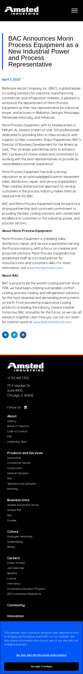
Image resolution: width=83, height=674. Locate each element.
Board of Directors (18, 426)
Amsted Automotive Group (23, 504)
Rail (9, 478)
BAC (9, 515)
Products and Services (25, 453)
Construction (15, 468)
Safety (11, 546)
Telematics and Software (21, 483)
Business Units (18, 500)
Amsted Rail (14, 510)
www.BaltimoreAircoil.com (52, 322)
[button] (5, 334)
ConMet (11, 520)
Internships (13, 583)
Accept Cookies (41, 666)
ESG (9, 436)
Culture (13, 531)
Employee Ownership (19, 536)
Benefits (12, 573)
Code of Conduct (17, 431)
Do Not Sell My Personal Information (41, 655)
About (12, 416)
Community (16, 605)
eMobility (12, 488)
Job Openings (15, 568)
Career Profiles (16, 562)
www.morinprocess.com (45, 268)
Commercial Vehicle (18, 462)
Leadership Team (17, 441)
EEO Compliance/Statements (24, 593)
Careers (13, 558)
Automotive (14, 457)
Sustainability (15, 541)
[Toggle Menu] (74, 11)
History (11, 421)
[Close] (78, 626)
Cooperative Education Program (26, 588)
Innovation (15, 616)
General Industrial (17, 473)
